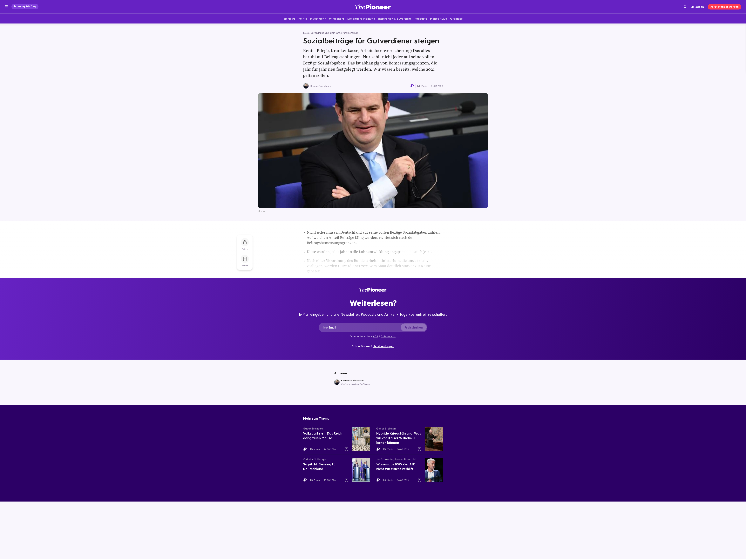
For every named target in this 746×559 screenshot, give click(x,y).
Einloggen (697, 7)
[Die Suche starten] (685, 6)
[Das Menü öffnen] (6, 6)
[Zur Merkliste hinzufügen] (245, 259)
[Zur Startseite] (373, 6)
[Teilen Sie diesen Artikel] (245, 242)
